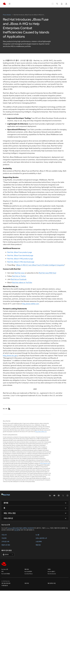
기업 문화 (3, 538)
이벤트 (49, 569)
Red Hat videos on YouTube (22, 282)
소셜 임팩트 (39, 541)
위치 (2, 571)
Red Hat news (19, 273)
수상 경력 (16, 530)
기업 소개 (3, 535)
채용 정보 (38, 545)
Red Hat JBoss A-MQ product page (20, 259)
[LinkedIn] (50, 496)
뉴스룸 (37, 535)
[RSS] (9, 409)
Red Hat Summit (52, 573)
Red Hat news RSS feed (47, 273)
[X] (63, 496)
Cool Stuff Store (29, 573)
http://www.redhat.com (30, 304)
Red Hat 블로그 (51, 571)
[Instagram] (67, 496)
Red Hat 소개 (4, 569)
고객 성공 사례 (5, 541)
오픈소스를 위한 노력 (41, 538)
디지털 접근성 (4, 585)
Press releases (7, 15)
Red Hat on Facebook (18, 279)
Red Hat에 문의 (28, 571)
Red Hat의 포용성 (5, 573)
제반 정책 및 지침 (52, 583)
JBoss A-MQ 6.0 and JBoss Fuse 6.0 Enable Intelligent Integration (40, 265)
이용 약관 (27, 583)
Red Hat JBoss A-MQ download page (20, 262)
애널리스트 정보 (5, 545)
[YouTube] (54, 496)
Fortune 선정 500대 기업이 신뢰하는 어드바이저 (20, 528)
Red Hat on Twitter (19, 276)
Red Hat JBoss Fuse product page (19, 252)
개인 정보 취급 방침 (5, 583)
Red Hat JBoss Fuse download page (20, 255)
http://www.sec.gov (10, 355)
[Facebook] (59, 496)
